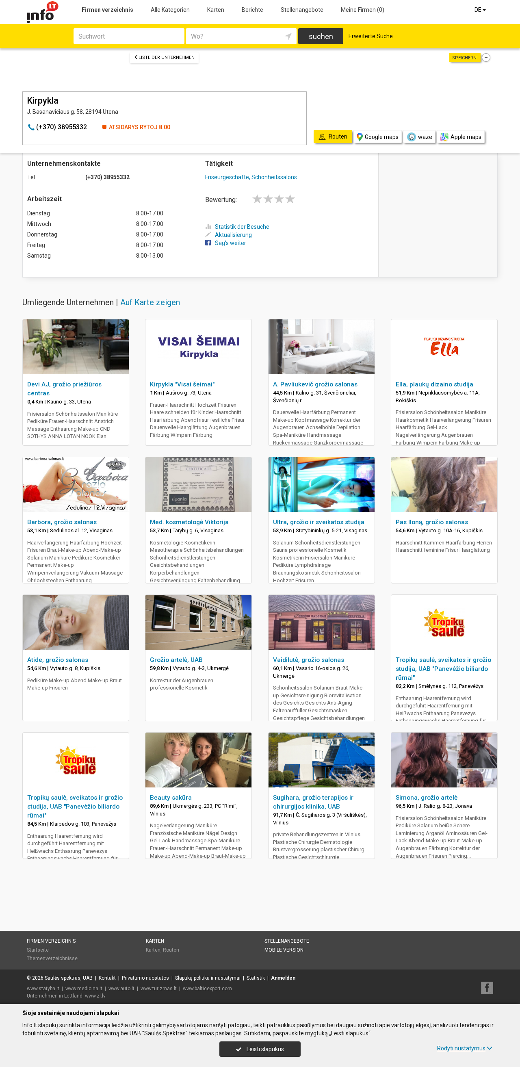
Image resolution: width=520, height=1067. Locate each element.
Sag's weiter (230, 243)
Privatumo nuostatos (145, 978)
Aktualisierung (233, 235)
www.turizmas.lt (159, 988)
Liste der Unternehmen (167, 57)
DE (478, 10)
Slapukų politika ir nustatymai (207, 978)
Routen (171, 950)
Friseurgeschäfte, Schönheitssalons (251, 177)
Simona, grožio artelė (426, 797)
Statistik (256, 978)
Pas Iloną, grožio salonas (432, 522)
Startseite (38, 950)
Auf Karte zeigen (150, 302)
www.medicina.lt (83, 988)
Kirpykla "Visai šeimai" (182, 384)
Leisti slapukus (264, 1049)
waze (425, 137)
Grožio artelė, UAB (176, 660)
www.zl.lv (95, 996)
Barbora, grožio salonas (62, 522)
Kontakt (107, 978)
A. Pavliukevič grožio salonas (315, 384)
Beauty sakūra (171, 797)
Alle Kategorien (170, 10)
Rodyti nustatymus (461, 1048)
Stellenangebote (302, 10)
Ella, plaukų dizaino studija (434, 384)
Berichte (252, 10)
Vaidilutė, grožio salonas (308, 660)
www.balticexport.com (207, 988)
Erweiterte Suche (371, 36)
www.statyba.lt (43, 988)
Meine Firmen (362, 10)
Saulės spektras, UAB (69, 978)
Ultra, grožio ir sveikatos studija (318, 522)
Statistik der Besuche (242, 226)
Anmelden (283, 978)
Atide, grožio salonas (57, 660)
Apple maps (466, 137)
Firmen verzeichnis (107, 10)
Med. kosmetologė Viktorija (189, 522)
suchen (321, 36)
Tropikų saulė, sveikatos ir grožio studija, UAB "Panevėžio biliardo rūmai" (443, 668)
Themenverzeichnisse (52, 958)
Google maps (382, 137)
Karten (215, 10)
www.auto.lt (121, 988)
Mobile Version (283, 950)
